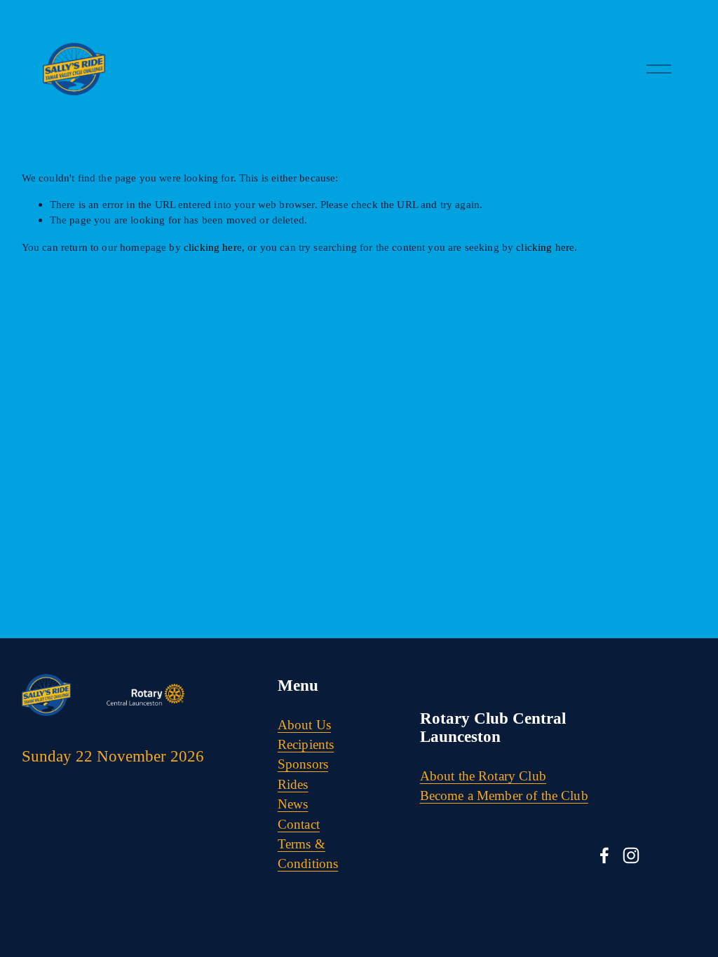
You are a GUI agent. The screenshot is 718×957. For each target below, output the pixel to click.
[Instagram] (631, 855)
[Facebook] (604, 855)
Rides (293, 784)
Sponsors (303, 764)
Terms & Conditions (308, 853)
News (293, 804)
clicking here (213, 247)
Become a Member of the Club (504, 795)
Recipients (306, 744)
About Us (304, 724)
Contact (299, 824)
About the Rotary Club (483, 776)
